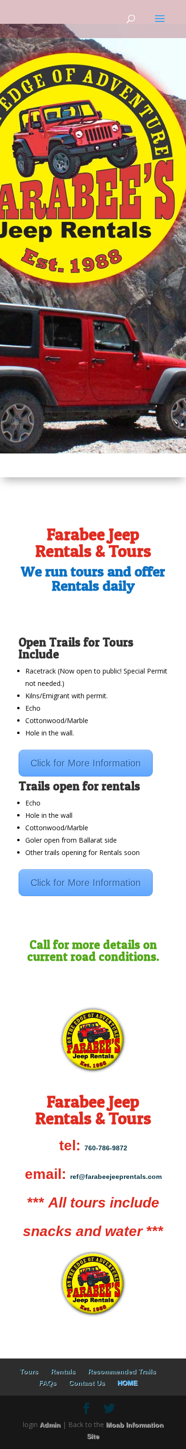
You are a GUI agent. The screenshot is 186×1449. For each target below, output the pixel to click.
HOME (127, 1383)
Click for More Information (86, 763)
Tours (29, 1371)
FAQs (47, 1383)
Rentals (63, 1371)
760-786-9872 (105, 1148)
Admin (50, 1425)
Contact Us (87, 1383)
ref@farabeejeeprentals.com (116, 1176)
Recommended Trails (122, 1371)
